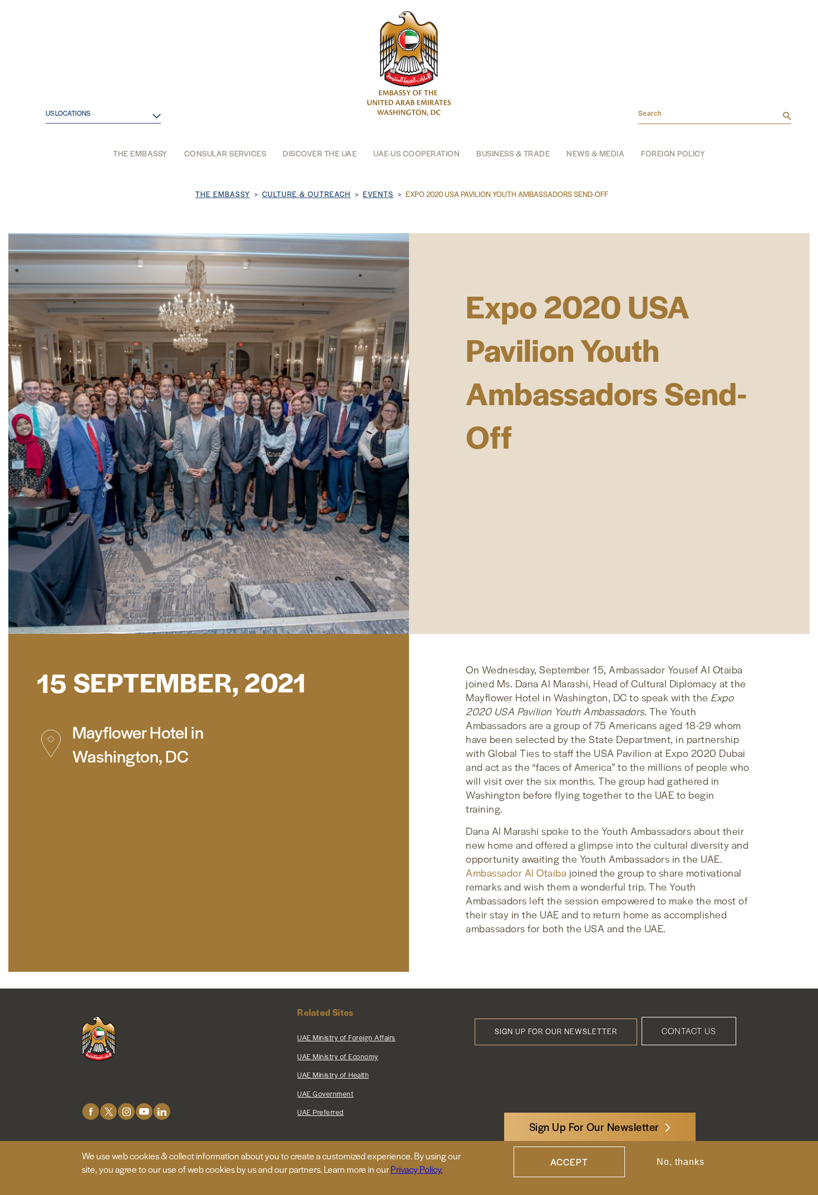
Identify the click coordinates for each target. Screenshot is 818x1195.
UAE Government (325, 1094)
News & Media (595, 153)
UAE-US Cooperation (416, 153)
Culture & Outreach (306, 194)
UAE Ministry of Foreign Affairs (346, 1037)
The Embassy (140, 153)
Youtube (144, 1112)
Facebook (91, 1112)
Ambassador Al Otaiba (516, 872)
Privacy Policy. (416, 1169)
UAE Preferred (320, 1112)
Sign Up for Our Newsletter (556, 1031)
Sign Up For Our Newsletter (594, 1126)
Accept (569, 1161)
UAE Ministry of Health (332, 1075)
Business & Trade (513, 153)
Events (378, 194)
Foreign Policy (673, 153)
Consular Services (225, 153)
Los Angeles (62, 145)
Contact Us (689, 1030)
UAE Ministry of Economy (337, 1056)
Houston (54, 127)
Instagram (126, 1112)
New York (56, 163)
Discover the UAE (320, 153)
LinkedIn (162, 1112)
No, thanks (680, 1162)
